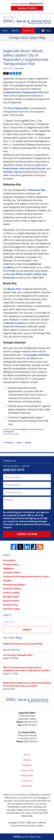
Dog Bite (7, 580)
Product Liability (11, 592)
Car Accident (15, 429)
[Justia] (34, 547)
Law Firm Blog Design (27, 836)
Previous (8, 442)
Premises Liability (12, 588)
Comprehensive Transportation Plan (23, 92)
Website (15, 30)
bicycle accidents (15, 323)
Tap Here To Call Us (27, 8)
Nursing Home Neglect (14, 584)
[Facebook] (14, 547)
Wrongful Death (11, 596)
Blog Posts (27, 785)
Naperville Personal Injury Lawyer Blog (22, 643)
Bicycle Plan (14, 288)
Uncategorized (8, 431)
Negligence (24, 429)
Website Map (27, 775)
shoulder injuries (13, 171)
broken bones (11, 168)
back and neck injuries (32, 168)
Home (5, 30)
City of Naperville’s (18, 108)
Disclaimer (27, 765)
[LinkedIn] (27, 547)
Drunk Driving (10, 604)
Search (27, 629)
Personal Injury (35, 429)
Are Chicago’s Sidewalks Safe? (18, 655)
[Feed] (40, 547)
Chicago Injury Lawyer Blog (27, 20)
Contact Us (28, 30)
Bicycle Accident (11, 600)
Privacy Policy (27, 770)
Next (28, 442)
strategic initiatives (38, 354)
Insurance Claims (11, 572)
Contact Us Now (27, 534)
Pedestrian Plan (37, 189)
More (48, 30)
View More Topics (11, 608)
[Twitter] (20, 547)
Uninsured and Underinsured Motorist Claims (26, 576)
